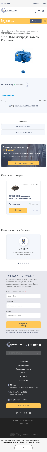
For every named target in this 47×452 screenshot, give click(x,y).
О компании (23, 362)
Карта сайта (23, 424)
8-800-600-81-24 (39, 3)
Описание (23, 121)
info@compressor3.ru (18, 400)
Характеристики (23, 127)
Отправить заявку (23, 325)
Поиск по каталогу (15, 353)
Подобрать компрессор (24, 163)
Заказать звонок (23, 406)
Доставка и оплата (23, 132)
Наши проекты (23, 365)
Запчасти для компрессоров (27, 31)
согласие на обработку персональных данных (22, 332)
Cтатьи (23, 373)
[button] (18, 263)
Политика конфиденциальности (23, 420)
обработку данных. (34, 442)
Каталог (10, 31)
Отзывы (23, 377)
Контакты (23, 380)
